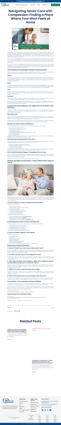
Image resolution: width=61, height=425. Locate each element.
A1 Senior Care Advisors (25, 423)
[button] (14, 311)
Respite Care (33, 409)
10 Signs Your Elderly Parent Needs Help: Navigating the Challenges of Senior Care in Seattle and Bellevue (17, 331)
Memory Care (33, 407)
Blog (38, 4)
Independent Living (34, 406)
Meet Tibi (32, 4)
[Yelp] (48, 410)
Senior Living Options (21, 4)
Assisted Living (33, 404)
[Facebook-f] (45, 410)
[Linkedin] (42, 410)
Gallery (20, 408)
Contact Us (45, 4)
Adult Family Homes (34, 402)
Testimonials (22, 406)
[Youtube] (50, 410)
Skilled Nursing (33, 411)
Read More (9, 339)
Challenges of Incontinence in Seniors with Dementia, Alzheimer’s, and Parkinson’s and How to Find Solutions (42, 362)
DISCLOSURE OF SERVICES (24, 410)
